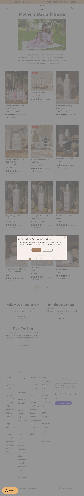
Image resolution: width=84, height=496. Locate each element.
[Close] (65, 237)
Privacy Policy (57, 244)
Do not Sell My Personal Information (43, 259)
